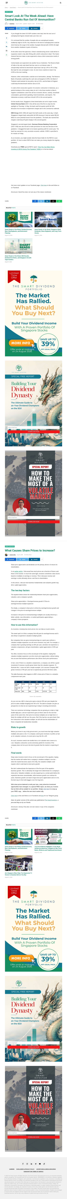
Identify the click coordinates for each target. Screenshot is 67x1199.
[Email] (6, 50)
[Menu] (7, 3)
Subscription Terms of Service (33, 1171)
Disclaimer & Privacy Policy (25, 1169)
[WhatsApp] (6, 54)
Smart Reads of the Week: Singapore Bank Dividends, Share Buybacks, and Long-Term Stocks (48, 231)
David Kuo (12, 23)
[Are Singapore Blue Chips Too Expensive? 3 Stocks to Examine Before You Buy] (18, 863)
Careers (11, 1169)
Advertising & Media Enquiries (46, 1169)
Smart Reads (9, 11)
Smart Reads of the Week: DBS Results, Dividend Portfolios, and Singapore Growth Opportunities (18, 257)
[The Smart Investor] (33, 2)
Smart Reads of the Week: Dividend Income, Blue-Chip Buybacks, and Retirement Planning (18, 231)
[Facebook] (6, 38)
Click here (14, 795)
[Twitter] (6, 42)
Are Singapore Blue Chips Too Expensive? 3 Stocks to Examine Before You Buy (18, 874)
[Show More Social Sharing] (42, 28)
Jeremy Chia (13, 554)
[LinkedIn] (6, 46)
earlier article (18, 571)
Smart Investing (10, 546)
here (42, 795)
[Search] (60, 3)
